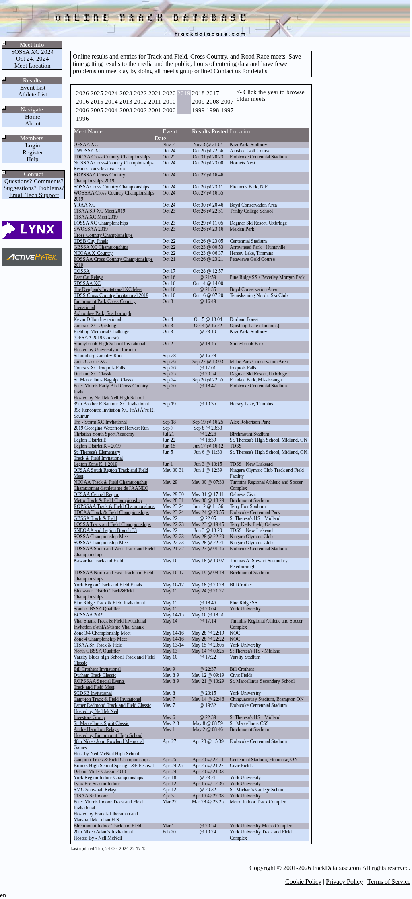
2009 (198, 101)
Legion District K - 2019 (97, 446)
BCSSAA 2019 (88, 615)
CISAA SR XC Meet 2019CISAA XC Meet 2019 (99, 214)
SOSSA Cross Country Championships (111, 187)
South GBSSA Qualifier (97, 609)
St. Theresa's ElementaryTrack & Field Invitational (98, 455)
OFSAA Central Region (96, 494)
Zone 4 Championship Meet (100, 639)
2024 (111, 93)
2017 (212, 93)
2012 (140, 101)
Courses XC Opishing (95, 325)
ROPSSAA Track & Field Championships (114, 506)
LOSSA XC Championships (101, 223)
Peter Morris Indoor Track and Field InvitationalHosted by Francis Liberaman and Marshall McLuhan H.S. (108, 811)
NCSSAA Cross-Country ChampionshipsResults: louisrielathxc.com (114, 166)
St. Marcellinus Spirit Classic (101, 723)
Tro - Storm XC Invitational (100, 422)
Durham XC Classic (93, 374)
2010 (169, 101)
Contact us (227, 71)
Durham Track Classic (95, 675)
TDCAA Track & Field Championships (111, 512)
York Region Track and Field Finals (108, 585)
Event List (32, 87)
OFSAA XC (86, 144)
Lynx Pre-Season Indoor (97, 783)
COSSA (82, 271)
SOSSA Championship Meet (101, 536)
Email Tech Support (34, 195)
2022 (140, 93)
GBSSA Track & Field (95, 518)
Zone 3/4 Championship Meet (102, 633)
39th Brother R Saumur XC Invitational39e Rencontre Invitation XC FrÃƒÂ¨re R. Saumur (114, 410)
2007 (227, 101)
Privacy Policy (344, 881)
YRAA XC (84, 205)
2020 (169, 93)
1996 (82, 118)
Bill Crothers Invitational (97, 669)
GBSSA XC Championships (101, 247)
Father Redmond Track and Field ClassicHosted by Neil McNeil (112, 708)
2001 (154, 110)
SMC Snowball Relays (95, 790)
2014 (111, 101)
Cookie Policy (303, 881)
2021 (154, 93)
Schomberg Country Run (98, 355)
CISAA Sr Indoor (91, 796)
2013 (125, 101)
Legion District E (90, 440)
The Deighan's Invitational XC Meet (108, 289)
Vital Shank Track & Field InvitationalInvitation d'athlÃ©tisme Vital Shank (110, 624)
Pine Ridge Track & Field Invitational (109, 603)
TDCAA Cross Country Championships (112, 157)
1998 (212, 110)
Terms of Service (388, 881)
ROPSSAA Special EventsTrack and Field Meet (99, 684)
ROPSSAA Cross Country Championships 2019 (99, 178)
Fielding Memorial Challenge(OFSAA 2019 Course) (101, 334)
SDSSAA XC (87, 283)
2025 (97, 93)
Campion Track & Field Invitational (107, 699)
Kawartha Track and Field (98, 560)
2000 (169, 110)
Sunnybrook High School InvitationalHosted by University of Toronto (109, 346)
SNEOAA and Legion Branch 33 (105, 530)
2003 (125, 110)
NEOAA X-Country (93, 253)
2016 (82, 101)
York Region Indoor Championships (108, 777)
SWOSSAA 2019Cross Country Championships (103, 232)
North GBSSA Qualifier (97, 651)
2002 (140, 110)
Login (32, 145)
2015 (97, 101)
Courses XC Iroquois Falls (99, 368)
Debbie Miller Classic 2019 (100, 771)
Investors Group (89, 717)
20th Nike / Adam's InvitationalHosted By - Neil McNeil (103, 835)
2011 (154, 101)
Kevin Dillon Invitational (97, 319)
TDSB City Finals (91, 241)
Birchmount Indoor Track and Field (107, 826)
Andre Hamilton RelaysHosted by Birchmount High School (108, 732)
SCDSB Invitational (93, 693)
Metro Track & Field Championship (108, 500)
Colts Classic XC (90, 362)
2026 (82, 93)
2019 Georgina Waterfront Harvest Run (111, 428)
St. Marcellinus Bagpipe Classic (104, 380)
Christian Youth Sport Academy (104, 434)
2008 (212, 101)
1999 (198, 110)
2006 (82, 110)
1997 (227, 110)
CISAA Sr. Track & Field (98, 645)
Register (33, 152)
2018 (198, 93)
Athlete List (32, 94)
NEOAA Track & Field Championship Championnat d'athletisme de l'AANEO (111, 485)
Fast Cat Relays (88, 277)
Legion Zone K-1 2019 (95, 464)
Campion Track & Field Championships (112, 759)
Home (32, 116)
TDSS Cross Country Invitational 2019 (111, 295)
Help (33, 159)
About (33, 123)
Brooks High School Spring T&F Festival (114, 765)
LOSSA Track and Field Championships (112, 524)
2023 (125, 93)
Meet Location (32, 65)
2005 (97, 110)
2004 (111, 110)
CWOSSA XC (88, 151)
